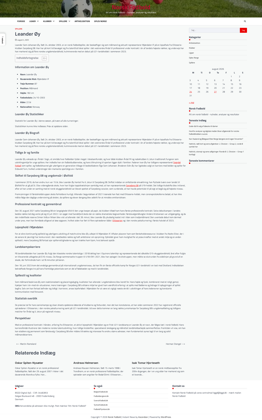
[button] (2, 40)
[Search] (245, 21)
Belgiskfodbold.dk (101, 391)
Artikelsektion (82, 21)
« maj (191, 102)
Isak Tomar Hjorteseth (146, 362)
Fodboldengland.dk (101, 396)
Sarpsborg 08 (132, 185)
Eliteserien (118, 220)
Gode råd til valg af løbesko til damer (203, 126)
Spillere (63, 21)
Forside (21, 21)
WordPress (166, 417)
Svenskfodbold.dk (101, 400)
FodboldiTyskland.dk (102, 409)
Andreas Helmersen (85, 362)
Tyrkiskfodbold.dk (101, 404)
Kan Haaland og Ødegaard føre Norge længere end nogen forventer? (216, 138)
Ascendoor (143, 417)
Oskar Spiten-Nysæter (29, 362)
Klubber (47, 21)
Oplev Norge (100, 21)
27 (215, 91)
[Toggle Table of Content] (43, 58)
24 (190, 91)
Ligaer (32, 21)
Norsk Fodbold (131, 7)
